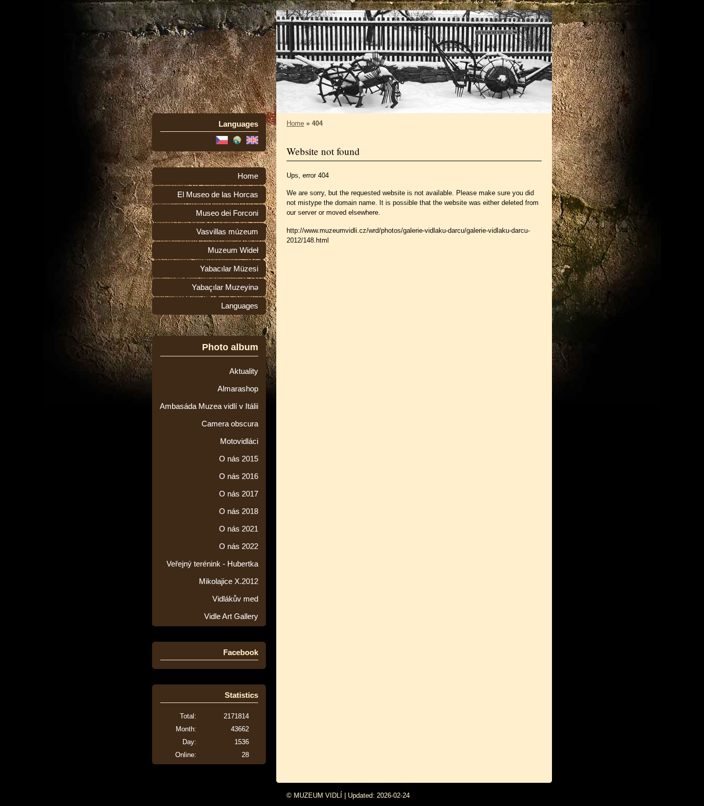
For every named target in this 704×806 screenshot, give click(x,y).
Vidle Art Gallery (231, 616)
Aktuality (243, 371)
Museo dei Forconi (227, 213)
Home (248, 176)
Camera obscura (230, 424)
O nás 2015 (238, 459)
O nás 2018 (238, 511)
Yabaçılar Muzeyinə (225, 287)
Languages (239, 306)
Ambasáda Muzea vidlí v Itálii (209, 406)
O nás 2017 (238, 494)
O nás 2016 (238, 476)
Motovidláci (239, 441)
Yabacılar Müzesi (229, 269)
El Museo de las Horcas (217, 195)
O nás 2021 (238, 529)
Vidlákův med (235, 599)
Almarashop (237, 389)
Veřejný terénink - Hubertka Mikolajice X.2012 (212, 573)
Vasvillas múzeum (227, 232)
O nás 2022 (238, 546)
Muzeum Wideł (233, 250)
